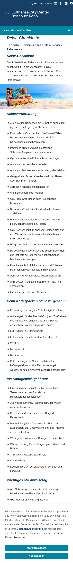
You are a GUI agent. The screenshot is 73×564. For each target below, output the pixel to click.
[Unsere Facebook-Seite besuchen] (60, 3)
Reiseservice (14, 49)
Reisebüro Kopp (31, 44)
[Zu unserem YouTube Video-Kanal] (71, 3)
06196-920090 (43, 3)
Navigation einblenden (17, 30)
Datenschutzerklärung (30, 528)
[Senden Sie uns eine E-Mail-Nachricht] (55, 3)
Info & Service (52, 44)
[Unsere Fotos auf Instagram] (66, 3)
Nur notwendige (36, 547)
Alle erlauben (36, 555)
